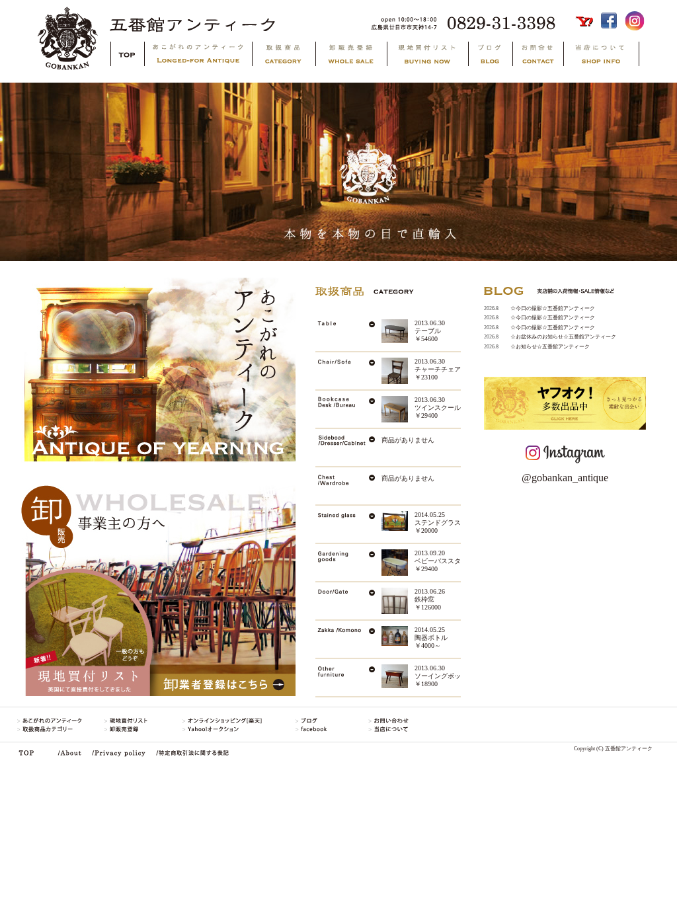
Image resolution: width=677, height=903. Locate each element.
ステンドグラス (348, 524)
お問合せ (537, 55)
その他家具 (348, 677)
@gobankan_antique (565, 477)
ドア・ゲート (348, 601)
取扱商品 (283, 55)
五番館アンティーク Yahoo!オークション (585, 21)
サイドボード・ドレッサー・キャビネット (348, 447)
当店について (612, 55)
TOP (126, 54)
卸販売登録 (350, 55)
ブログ (489, 55)
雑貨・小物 (348, 639)
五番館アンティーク (341, 21)
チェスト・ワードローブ (348, 486)
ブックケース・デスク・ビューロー (348, 409)
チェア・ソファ (348, 371)
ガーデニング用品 (348, 562)
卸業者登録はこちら (223, 590)
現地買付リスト (426, 55)
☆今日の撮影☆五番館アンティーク (552, 308)
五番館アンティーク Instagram (634, 21)
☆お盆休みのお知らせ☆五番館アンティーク (563, 337)
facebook (610, 21)
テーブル (348, 332)
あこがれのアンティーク (197, 55)
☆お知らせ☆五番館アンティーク (550, 347)
